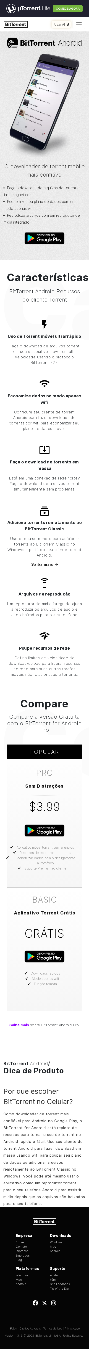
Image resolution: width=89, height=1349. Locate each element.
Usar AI (59, 24)
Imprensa (22, 1251)
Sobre (20, 1242)
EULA (13, 1328)
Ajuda (54, 1275)
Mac (53, 1246)
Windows (56, 1242)
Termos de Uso (52, 1328)
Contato (21, 1246)
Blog (19, 1260)
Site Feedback (60, 1284)
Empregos (23, 1255)
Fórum (54, 1279)
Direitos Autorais (30, 1328)
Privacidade (72, 1328)
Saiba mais (42, 564)
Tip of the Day (60, 1288)
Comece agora (68, 8)
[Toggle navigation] (79, 24)
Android (55, 1251)
